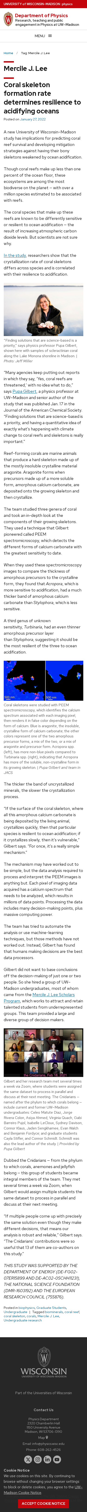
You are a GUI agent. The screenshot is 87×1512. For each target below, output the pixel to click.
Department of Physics (41, 16)
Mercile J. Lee (48, 1316)
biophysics (27, 1307)
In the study (15, 255)
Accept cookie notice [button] (43, 1503)
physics (67, 4)
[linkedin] (48, 1459)
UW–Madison (32, 4)
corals (31, 1316)
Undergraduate (15, 1312)
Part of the (43, 1393)
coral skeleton (14, 1316)
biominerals (54, 1312)
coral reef (71, 1312)
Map (41, 1437)
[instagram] (38, 1459)
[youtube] (57, 1459)
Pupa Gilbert (24, 391)
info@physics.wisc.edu (48, 1443)
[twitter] (28, 1459)
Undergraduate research (23, 1320)
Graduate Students (51, 1307)
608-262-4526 (49, 1449)
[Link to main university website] (43, 1378)
